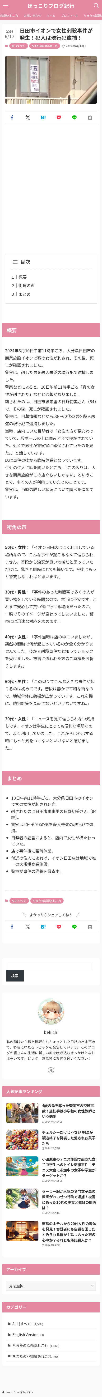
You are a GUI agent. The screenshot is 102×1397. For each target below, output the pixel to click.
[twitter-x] (51, 1070)
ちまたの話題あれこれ (45, 46)
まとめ (25, 294)
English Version (28, 1334)
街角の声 (27, 285)
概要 (23, 277)
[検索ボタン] (96, 5)
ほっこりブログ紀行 (51, 5)
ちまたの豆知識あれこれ (35, 1356)
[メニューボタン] (5, 5)
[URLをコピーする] (90, 117)
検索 (14, 975)
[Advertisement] (51, 183)
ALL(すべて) (19, 46)
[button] (12, 117)
